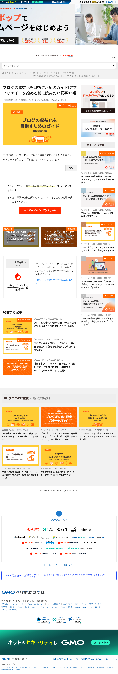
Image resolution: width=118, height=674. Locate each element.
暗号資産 (110, 667)
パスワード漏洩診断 (53, 604)
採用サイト (69, 565)
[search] (113, 66)
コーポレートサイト (53, 565)
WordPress (110, 190)
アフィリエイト (109, 224)
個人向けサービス (7, 669)
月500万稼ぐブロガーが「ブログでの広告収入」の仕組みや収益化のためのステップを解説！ (98, 285)
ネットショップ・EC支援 (28, 667)
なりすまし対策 (95, 607)
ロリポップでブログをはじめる (40, 210)
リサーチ (82, 667)
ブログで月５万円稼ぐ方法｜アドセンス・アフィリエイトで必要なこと (58, 473)
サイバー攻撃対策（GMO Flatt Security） (73, 607)
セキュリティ (56, 667)
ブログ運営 (110, 258)
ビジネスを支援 (44, 667)
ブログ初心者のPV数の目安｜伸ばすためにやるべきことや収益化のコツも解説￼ (55, 324)
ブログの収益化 (69, 73)
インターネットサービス (9, 667)
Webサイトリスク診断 (70, 604)
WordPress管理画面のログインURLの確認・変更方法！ (98, 214)
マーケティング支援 (70, 667)
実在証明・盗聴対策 (7, 607)
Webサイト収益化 (59, 100)
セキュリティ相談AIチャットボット (92, 604)
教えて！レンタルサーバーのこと (46, 73)
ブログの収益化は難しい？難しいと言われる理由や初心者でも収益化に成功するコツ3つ (54, 346)
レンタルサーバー (108, 153)
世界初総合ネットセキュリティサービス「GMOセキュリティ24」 (22, 604)
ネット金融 (100, 667)
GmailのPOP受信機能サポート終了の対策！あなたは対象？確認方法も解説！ (98, 180)
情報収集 (91, 667)
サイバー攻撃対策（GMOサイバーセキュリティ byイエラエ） (37, 607)
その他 (18, 669)
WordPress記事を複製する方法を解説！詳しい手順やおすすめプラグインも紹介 (97, 322)
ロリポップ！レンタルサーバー (17, 73)
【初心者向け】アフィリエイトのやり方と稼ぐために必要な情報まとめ (97, 249)
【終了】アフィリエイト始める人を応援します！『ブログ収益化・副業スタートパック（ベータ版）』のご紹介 (54, 367)
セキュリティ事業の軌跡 (9, 610)
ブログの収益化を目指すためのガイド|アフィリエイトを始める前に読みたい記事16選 (66, 76)
